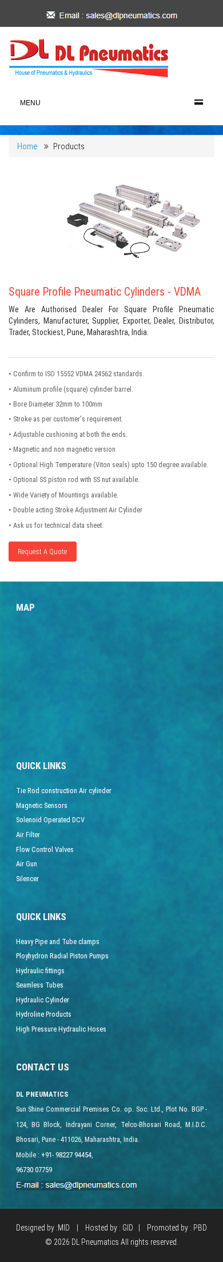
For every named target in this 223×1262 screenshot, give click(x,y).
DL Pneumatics (95, 1242)
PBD (200, 1227)
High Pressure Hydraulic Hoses (61, 1029)
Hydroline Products (43, 1014)
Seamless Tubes (39, 985)
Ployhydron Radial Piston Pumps (62, 956)
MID (64, 1227)
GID (127, 1227)
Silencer (27, 878)
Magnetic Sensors (41, 805)
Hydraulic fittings (40, 970)
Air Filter (28, 834)
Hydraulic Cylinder (42, 1000)
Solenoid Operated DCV (50, 819)
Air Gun (26, 863)
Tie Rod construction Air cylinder (64, 790)
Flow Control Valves (45, 849)
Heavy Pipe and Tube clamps (57, 941)
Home (27, 146)
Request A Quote (42, 551)
